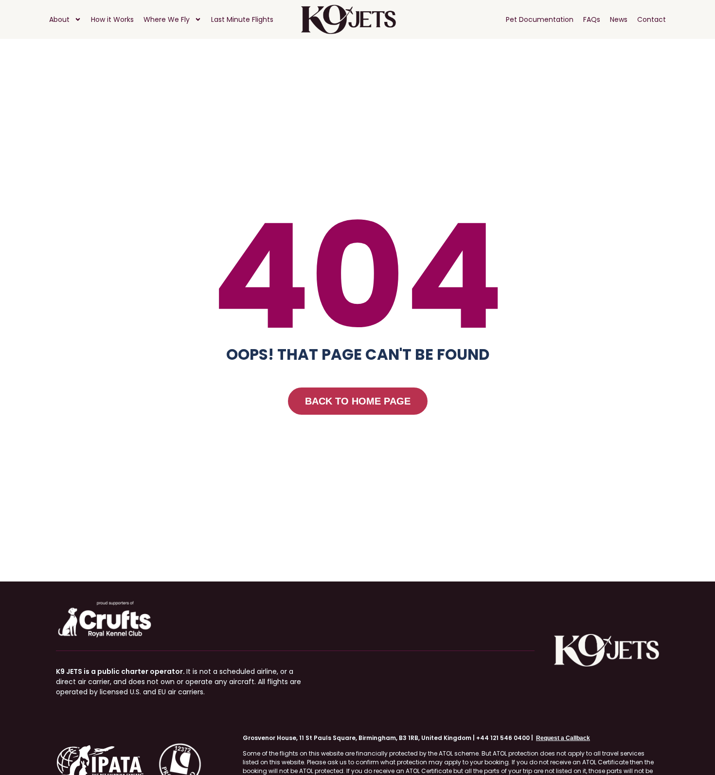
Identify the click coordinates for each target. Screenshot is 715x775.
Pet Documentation (539, 19)
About (59, 19)
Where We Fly (166, 19)
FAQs (591, 19)
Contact (651, 19)
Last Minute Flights (242, 19)
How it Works (112, 19)
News (618, 19)
